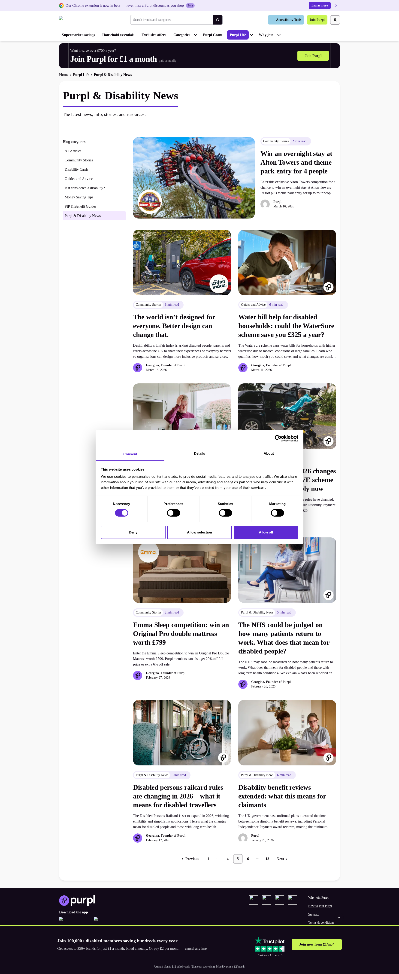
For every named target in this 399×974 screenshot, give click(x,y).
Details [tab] (199, 453)
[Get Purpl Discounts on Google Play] (109, 921)
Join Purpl (317, 20)
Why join (266, 35)
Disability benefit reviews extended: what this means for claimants (282, 796)
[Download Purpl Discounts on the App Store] (74, 921)
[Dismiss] (336, 5)
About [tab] (269, 453)
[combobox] (171, 20)
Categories (181, 35)
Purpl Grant (212, 35)
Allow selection (199, 532)
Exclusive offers (154, 35)
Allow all (266, 532)
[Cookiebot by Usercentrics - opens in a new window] (278, 438)
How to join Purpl (320, 906)
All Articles (73, 151)
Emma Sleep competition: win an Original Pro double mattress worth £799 (181, 633)
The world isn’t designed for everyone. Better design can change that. (174, 325)
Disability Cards (76, 169)
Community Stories (79, 160)
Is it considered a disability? (85, 188)
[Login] (335, 20)
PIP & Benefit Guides (80, 206)
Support (313, 914)
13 (267, 859)
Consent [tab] (130, 454)
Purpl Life (238, 35)
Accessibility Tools (288, 20)
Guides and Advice (79, 179)
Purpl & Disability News (83, 216)
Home (63, 75)
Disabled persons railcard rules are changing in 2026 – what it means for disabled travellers (178, 796)
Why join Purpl (318, 897)
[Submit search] (217, 20)
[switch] (173, 513)
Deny (133, 532)
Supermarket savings (78, 35)
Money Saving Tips (79, 197)
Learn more (319, 5)
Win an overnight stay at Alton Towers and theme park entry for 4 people (296, 162)
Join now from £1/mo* (316, 944)
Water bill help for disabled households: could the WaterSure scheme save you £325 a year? (286, 325)
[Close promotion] (339, 917)
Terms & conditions (321, 922)
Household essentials (118, 35)
